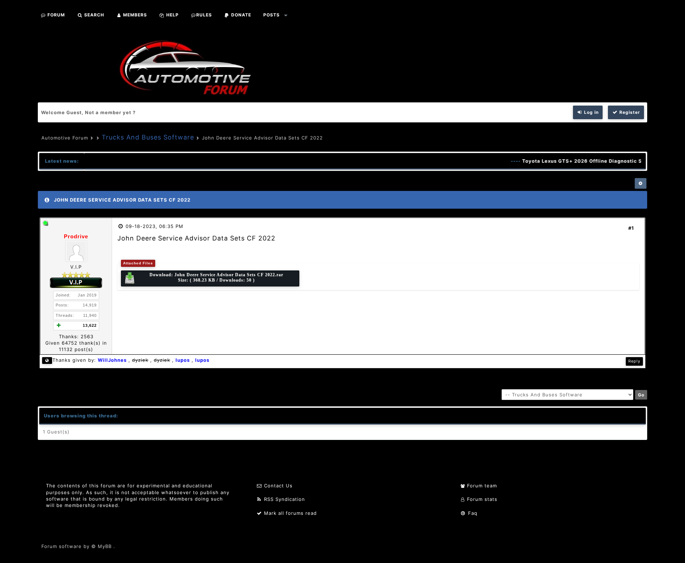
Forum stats (481, 499)
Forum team (481, 485)
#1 (631, 228)
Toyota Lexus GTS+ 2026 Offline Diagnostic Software (586, 161)
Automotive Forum (64, 138)
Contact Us (277, 485)
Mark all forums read (289, 513)
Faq (471, 513)
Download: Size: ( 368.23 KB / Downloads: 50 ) (216, 277)
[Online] (45, 224)
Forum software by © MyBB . (78, 546)
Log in (591, 112)
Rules (204, 14)
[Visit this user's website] (47, 360)
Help (172, 14)
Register (629, 112)
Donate (240, 14)
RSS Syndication (283, 499)
